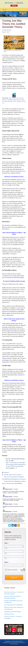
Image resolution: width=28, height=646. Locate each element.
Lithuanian (5, 358)
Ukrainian (4, 68)
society (22, 291)
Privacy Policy (14, 642)
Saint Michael (5, 427)
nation (10, 474)
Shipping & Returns (7, 642)
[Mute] (19, 633)
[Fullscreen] (22, 633)
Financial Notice (21, 642)
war (18, 237)
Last (6, 558)
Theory (15, 474)
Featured (6, 472)
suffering (18, 173)
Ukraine (19, 474)
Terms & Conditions (14, 643)
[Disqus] (14, 504)
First (6, 553)
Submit (14, 577)
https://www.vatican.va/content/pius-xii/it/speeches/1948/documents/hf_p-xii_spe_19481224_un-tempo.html (16, 464)
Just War (6, 474)
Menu (6, 9)
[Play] (6, 633)
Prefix (6, 548)
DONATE (14, 5)
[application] (14, 629)
